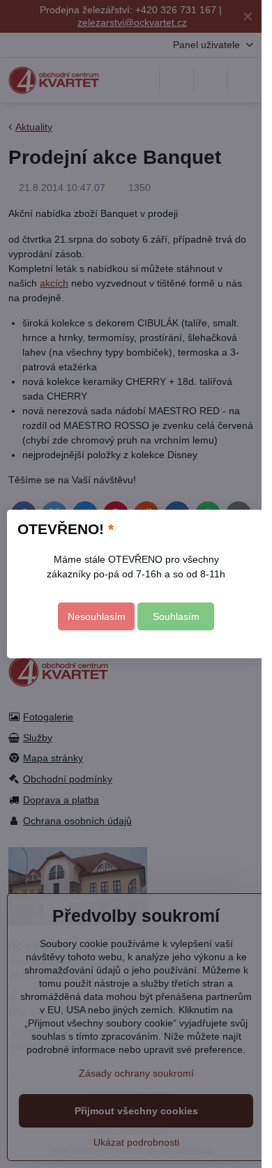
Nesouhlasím (97, 616)
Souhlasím (176, 616)
